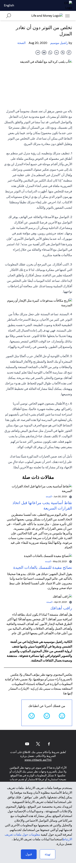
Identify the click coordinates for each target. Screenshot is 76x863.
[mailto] (44, 52)
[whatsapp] (50, 52)
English (9, 5)
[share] (37, 52)
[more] (67, 15)
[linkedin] (56, 52)
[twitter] (62, 52)
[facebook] (69, 52)
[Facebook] (49, 744)
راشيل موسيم (59, 43)
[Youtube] (27, 744)
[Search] (8, 15)
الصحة (21, 43)
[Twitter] (38, 744)
